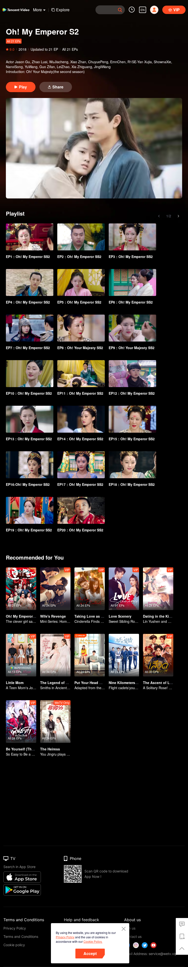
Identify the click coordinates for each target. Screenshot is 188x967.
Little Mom (15, 682)
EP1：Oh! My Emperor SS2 (28, 256)
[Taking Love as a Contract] (89, 588)
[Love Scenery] (124, 588)
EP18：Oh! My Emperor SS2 (132, 484)
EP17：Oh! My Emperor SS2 (80, 484)
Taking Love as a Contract (96, 616)
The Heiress (50, 749)
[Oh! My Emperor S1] (21, 588)
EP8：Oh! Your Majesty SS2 (80, 347)
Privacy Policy (65, 937)
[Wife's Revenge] (55, 588)
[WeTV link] (15, 10)
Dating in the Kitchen (160, 616)
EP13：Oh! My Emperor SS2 (29, 438)
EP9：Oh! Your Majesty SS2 (131, 347)
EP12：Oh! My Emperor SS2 (132, 393)
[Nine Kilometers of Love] (124, 655)
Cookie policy (14, 945)
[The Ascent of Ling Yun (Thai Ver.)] (158, 655)
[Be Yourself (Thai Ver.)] (21, 721)
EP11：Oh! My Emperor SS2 (80, 393)
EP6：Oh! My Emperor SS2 (131, 302)
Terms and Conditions (20, 936)
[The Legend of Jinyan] (55, 655)
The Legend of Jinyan (58, 682)
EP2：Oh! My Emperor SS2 (79, 256)
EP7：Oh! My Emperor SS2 (28, 347)
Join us (129, 928)
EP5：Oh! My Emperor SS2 (79, 302)
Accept (90, 953)
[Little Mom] (21, 655)
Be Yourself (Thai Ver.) (24, 749)
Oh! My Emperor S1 (22, 616)
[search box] (120, 10)
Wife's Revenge (53, 616)
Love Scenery (120, 616)
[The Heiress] (55, 721)
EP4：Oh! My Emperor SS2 (28, 302)
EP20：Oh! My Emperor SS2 (80, 529)
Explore (63, 9)
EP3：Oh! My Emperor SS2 (131, 256)
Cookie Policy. (92, 941)
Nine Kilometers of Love (129, 682)
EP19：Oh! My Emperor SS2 (29, 529)
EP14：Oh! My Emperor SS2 (80, 438)
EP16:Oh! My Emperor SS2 (28, 484)
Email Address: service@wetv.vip (150, 954)
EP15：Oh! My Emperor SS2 (132, 438)
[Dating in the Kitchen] (158, 588)
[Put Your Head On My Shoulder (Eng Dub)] (89, 655)
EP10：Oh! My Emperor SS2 (29, 393)
